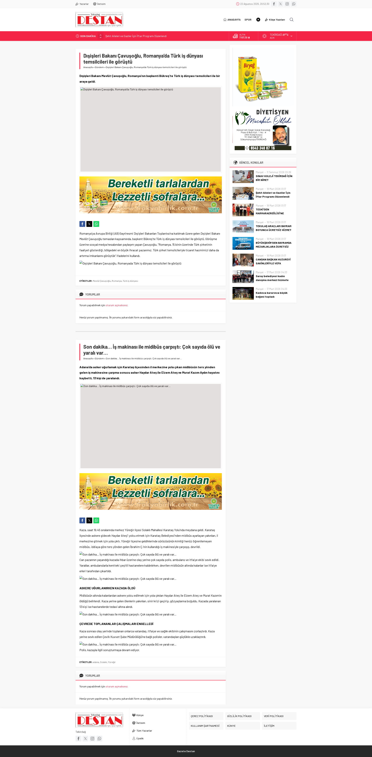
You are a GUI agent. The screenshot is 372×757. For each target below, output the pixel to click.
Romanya (117, 280)
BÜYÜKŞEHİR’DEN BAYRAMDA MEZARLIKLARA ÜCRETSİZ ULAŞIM (273, 246)
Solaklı (103, 662)
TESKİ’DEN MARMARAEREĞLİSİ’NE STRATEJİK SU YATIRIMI (270, 213)
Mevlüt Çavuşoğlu (102, 280)
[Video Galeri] (258, 19)
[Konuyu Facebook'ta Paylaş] (82, 224)
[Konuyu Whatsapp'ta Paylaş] (96, 224)
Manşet (260, 172)
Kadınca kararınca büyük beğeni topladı (272, 294)
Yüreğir (112, 662)
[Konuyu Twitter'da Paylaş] (89, 224)
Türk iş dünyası (130, 280)
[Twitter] (280, 4)
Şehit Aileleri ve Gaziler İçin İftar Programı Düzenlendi (136, 36)
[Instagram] (287, 4)
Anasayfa (88, 67)
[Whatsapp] (293, 4)
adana (96, 662)
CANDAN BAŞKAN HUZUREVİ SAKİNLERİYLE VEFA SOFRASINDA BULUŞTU (273, 263)
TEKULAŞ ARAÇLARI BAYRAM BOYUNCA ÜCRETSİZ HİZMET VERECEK (273, 229)
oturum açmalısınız (116, 305)
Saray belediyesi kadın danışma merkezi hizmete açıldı (272, 279)
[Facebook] (274, 4)
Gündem (99, 67)
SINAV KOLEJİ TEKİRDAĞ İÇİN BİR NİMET (274, 177)
